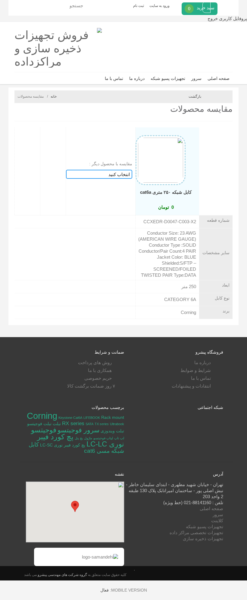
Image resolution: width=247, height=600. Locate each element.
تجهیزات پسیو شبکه (168, 78)
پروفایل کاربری (232, 18)
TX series (102, 424)
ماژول (88, 438)
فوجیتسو (43, 430)
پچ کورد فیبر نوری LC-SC (62, 445)
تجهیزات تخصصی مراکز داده (196, 532)
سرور (196, 78)
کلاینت (217, 520)
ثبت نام (138, 6)
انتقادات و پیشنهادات (191, 385)
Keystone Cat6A (70, 417)
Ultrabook (117, 424)
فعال (104, 590)
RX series (73, 423)
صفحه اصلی (219, 78)
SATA (89, 424)
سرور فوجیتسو (78, 430)
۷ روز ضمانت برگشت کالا (91, 385)
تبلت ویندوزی (112, 430)
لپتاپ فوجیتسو (103, 438)
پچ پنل (79, 438)
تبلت (57, 423)
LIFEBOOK (91, 417)
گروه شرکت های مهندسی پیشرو (62, 574)
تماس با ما (114, 78)
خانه (54, 96)
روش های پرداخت (95, 362)
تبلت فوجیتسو (39, 423)
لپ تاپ (119, 438)
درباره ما (137, 78)
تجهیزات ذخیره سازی (203, 538)
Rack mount (112, 417)
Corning (42, 416)
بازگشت (195, 96)
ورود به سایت (159, 6)
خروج (213, 18)
